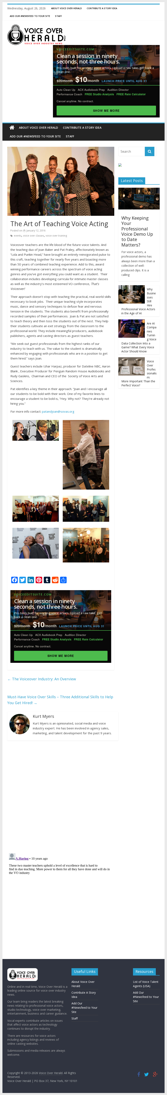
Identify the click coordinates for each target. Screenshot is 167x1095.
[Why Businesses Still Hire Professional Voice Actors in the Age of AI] (131, 287)
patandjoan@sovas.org (58, 411)
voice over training (56, 235)
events (17, 235)
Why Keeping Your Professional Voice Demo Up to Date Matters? (137, 231)
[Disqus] (60, 796)
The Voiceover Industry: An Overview (41, 678)
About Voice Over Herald (66, 8)
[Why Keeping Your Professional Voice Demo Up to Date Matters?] (139, 190)
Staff (58, 16)
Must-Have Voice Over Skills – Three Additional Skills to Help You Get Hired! (60, 699)
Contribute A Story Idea (102, 8)
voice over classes (33, 235)
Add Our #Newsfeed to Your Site (30, 16)
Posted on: (27, 230)
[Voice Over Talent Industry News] (36, 27)
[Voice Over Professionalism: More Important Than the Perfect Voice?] (131, 359)
